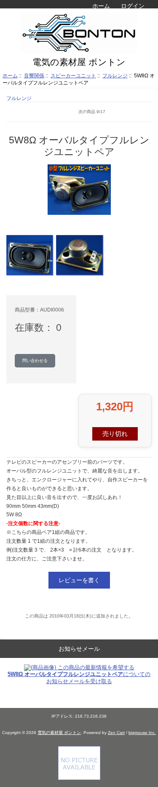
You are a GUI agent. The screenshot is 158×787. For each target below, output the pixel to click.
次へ (145, 111)
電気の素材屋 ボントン (59, 732)
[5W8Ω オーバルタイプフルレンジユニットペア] (29, 255)
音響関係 (34, 75)
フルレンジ (115, 75)
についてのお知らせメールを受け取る (79, 677)
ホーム (101, 6)
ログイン (133, 6)
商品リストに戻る (19, 111)
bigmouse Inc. (142, 732)
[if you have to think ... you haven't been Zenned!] (79, 778)
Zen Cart (116, 732)
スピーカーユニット (73, 75)
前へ (38, 111)
